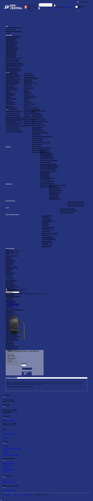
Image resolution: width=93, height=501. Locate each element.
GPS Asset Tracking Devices (75, 202)
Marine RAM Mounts (44, 176)
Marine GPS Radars (37, 123)
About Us (5, 446)
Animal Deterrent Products (48, 242)
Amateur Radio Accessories (13, 36)
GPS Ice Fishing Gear (38, 127)
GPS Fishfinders (36, 134)
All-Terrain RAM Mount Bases (46, 157)
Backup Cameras (45, 222)
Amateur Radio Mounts (10, 57)
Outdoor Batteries (47, 215)
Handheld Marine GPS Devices (40, 132)
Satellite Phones (46, 235)
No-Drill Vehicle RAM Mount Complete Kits (49, 166)
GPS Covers (26, 101)
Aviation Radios (9, 327)
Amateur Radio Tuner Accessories (13, 66)
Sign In (4, 480)
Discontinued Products (12, 256)
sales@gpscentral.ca (8, 434)
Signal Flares (45, 243)
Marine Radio (8, 331)
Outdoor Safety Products (47, 244)
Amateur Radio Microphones (12, 47)
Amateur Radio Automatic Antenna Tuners (15, 64)
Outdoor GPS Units (10, 274)
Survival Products (47, 241)
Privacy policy (17, 494)
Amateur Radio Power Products (12, 332)
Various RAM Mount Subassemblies (48, 178)
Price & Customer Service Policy (12, 448)
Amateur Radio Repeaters (11, 334)
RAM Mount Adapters (46, 148)
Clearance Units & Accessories (14, 27)
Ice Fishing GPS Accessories (38, 130)
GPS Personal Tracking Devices (76, 204)
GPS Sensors (27, 106)
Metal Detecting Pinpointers (55, 192)
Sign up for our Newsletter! (10, 455)
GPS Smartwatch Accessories (30, 96)
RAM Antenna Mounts (44, 172)
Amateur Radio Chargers (11, 55)
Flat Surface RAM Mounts (45, 179)
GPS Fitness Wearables (30, 77)
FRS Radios (8, 329)
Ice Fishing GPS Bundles (37, 129)
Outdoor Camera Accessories (48, 221)
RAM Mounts (8, 146)
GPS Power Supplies (28, 93)
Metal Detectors (53, 197)
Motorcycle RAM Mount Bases (46, 156)
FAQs (4, 436)
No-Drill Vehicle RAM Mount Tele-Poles (48, 167)
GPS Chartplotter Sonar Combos (41, 142)
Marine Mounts (9, 299)
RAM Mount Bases (45, 152)
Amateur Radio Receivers (11, 333)
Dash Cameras (45, 223)
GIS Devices (8, 271)
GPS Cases (26, 90)
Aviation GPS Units (29, 75)
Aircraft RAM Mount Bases (46, 153)
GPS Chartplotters (37, 144)
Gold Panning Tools (53, 188)
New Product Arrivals (10, 248)
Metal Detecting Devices (12, 304)
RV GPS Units (8, 275)
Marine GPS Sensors (37, 117)
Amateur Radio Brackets (11, 53)
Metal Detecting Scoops (54, 195)
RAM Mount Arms (45, 150)
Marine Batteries (36, 114)
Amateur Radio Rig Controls (12, 49)
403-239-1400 (11, 420)
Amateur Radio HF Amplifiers (12, 61)
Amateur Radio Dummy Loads (12, 71)
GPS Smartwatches (28, 82)
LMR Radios (8, 330)
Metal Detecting (9, 183)
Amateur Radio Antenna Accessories (14, 70)
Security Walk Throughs (66, 212)
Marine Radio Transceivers (11, 109)
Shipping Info (6, 465)
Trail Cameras (45, 225)
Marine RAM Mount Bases (45, 155)
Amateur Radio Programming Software (14, 58)
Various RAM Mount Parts (47, 183)
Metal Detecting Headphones (55, 190)
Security (7, 207)
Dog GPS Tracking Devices (48, 229)
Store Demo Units (10, 29)
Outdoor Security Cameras (67, 209)
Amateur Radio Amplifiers (13, 60)
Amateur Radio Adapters (11, 52)
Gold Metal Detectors (54, 198)
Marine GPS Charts (37, 140)
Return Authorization (8, 482)
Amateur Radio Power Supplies (12, 340)
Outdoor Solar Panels (46, 218)
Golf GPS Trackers (28, 84)
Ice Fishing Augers (36, 128)
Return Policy (6, 467)
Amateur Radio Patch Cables (12, 48)
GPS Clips (26, 100)
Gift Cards (5, 471)
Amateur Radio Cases (10, 40)
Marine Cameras (36, 146)
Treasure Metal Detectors (55, 199)
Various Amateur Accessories (12, 37)
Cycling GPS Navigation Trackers (31, 78)
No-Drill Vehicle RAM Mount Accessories (49, 165)
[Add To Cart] (27, 368)
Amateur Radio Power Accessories (13, 336)
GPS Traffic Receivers (28, 97)
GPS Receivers (9, 272)
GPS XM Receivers (28, 102)
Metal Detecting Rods (54, 194)
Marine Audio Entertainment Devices (42, 136)
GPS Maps (26, 94)
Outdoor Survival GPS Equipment (12, 214)
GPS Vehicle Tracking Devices (75, 206)
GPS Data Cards (27, 91)
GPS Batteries (27, 92)
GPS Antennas (27, 89)
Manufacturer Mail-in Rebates (14, 31)
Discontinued (27, 494)
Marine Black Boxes (37, 115)
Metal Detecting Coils (54, 186)
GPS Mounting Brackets (29, 95)
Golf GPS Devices (27, 79)
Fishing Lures (35, 112)
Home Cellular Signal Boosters (48, 238)
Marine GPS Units (10, 280)
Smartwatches (10, 278)
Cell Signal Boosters (47, 237)
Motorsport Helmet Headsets (50, 233)
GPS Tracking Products (10, 200)
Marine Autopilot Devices (11, 300)
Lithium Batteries (45, 217)
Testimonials (6, 450)
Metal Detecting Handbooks (55, 189)
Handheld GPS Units (29, 104)
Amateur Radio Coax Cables (12, 42)
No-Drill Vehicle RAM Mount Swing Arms (48, 169)
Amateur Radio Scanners (11, 338)
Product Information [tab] (11, 378)
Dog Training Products (48, 227)
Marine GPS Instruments (38, 125)
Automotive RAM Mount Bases (46, 154)
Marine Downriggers (37, 138)
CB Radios (8, 328)
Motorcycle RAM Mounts (45, 177)
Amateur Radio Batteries (11, 38)
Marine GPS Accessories (39, 110)
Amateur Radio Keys (10, 46)
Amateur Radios (9, 35)
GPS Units (8, 257)
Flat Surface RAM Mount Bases (46, 158)
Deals (7, 26)
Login (64, 7)
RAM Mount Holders (45, 162)
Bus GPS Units (9, 269)
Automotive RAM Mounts (45, 173)
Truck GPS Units (9, 276)
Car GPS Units (28, 73)
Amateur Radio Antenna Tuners (14, 63)
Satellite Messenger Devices (32, 110)
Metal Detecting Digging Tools (55, 187)
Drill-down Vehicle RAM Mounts (48, 160)
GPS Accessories (28, 88)
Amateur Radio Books (10, 51)
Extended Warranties (8, 469)
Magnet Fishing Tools (53, 191)
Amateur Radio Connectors (11, 43)
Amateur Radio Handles (11, 44)
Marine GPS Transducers (39, 119)
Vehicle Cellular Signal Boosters (49, 239)
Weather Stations (47, 246)
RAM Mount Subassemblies (47, 171)
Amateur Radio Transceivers (12, 335)
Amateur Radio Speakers (11, 50)
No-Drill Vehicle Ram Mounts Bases (47, 168)
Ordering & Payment (8, 463)
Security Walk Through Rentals (68, 211)
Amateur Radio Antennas (12, 68)
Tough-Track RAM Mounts (47, 181)
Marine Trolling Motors (10, 302)
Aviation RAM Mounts (44, 175)
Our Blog (5, 452)
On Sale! (8, 33)
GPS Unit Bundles (9, 268)
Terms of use (6, 494)
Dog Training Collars (46, 228)
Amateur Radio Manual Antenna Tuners (14, 65)
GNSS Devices (28, 86)
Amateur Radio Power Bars (11, 339)
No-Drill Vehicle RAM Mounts (48, 164)
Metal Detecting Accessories (57, 185)
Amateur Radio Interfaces (11, 45)
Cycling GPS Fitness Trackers (30, 83)
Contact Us (6, 438)
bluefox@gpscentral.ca (9, 490)
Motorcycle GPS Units (10, 273)
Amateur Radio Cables (10, 39)
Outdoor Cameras (47, 220)
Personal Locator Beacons (31, 108)
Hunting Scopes (46, 231)
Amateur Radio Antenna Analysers (13, 69)
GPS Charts (26, 98)
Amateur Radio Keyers (10, 56)
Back (10, 307)
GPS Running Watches (28, 80)
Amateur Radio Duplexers (11, 72)
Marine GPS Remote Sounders (40, 121)
